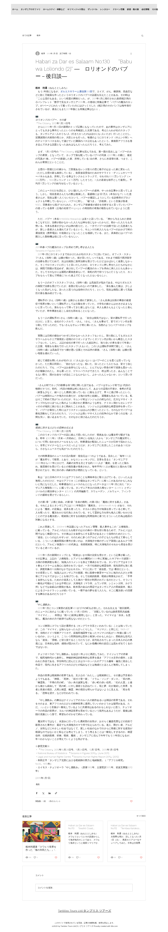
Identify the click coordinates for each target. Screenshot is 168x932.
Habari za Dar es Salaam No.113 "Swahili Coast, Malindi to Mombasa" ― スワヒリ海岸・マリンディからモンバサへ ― (83, 827)
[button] (142, 35)
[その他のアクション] (131, 53)
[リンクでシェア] (56, 793)
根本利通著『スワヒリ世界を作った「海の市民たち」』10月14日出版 (41, 848)
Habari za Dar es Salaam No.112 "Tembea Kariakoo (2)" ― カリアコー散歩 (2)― (125, 827)
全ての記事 (27, 35)
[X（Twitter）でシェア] (43, 793)
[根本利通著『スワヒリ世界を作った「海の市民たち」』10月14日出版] (41, 831)
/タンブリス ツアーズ (84, 910)
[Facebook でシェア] (36, 793)
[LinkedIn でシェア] (49, 793)
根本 (38, 35)
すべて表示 (141, 816)
